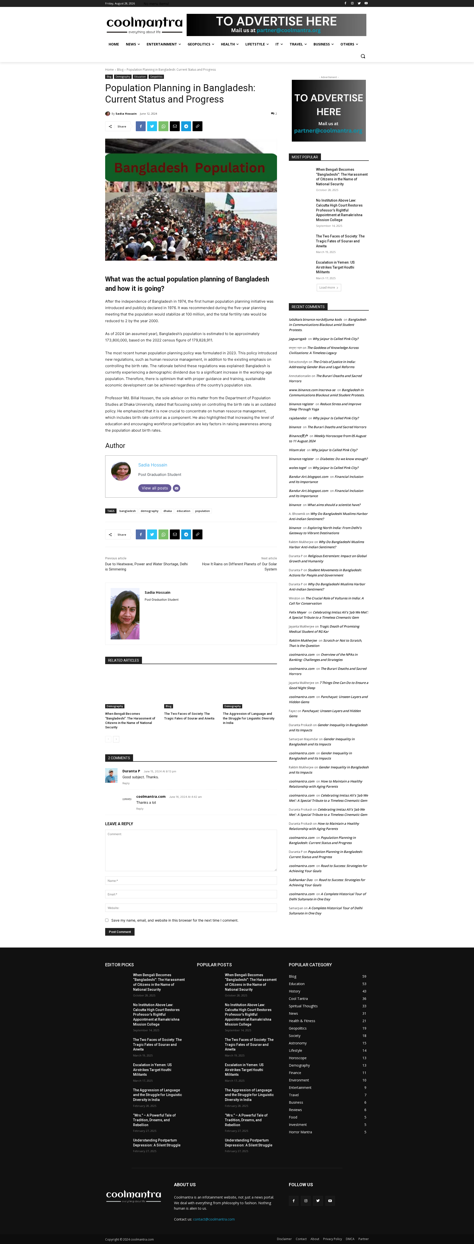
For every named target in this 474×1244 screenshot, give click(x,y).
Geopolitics (156, 76)
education (183, 511)
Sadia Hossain (126, 113)
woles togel (297, 467)
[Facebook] (345, 3)
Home (109, 69)
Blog (120, 69)
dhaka (167, 511)
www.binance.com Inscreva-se (312, 390)
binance (295, 427)
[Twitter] (359, 3)
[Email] (175, 126)
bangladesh (127, 511)
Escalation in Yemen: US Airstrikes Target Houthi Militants (335, 267)
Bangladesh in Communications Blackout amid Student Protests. (327, 324)
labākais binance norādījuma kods (315, 319)
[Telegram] (186, 126)
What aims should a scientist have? (333, 505)
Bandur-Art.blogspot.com (308, 476)
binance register (301, 404)
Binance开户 (298, 436)
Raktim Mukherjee (303, 640)
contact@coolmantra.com (214, 1219)
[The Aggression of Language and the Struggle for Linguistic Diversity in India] (250, 689)
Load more (327, 287)
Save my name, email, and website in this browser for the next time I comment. (174, 920)
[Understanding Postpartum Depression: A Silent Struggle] (117, 1146)
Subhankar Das (300, 880)
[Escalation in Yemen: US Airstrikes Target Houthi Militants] (301, 268)
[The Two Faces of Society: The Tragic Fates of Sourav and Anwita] (191, 689)
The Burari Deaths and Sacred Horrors (336, 427)
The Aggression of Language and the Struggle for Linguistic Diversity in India (248, 718)
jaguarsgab (297, 339)
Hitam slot (297, 450)
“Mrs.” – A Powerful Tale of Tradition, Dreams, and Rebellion (154, 1120)
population (202, 511)
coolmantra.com (151, 796)
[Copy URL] (197, 126)
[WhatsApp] (163, 126)
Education (140, 76)
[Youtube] (366, 3)
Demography (123, 76)
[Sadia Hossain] (108, 113)
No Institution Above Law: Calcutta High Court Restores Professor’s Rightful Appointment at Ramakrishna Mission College (339, 210)
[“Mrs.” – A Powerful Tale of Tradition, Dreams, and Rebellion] (117, 1121)
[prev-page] (108, 739)
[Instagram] (352, 3)
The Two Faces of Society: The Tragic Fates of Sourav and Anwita (340, 241)
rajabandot (297, 418)
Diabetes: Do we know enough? (344, 459)
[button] (363, 56)
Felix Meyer (297, 612)
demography (149, 511)
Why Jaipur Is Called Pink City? (335, 339)
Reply (126, 783)
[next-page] (116, 739)
